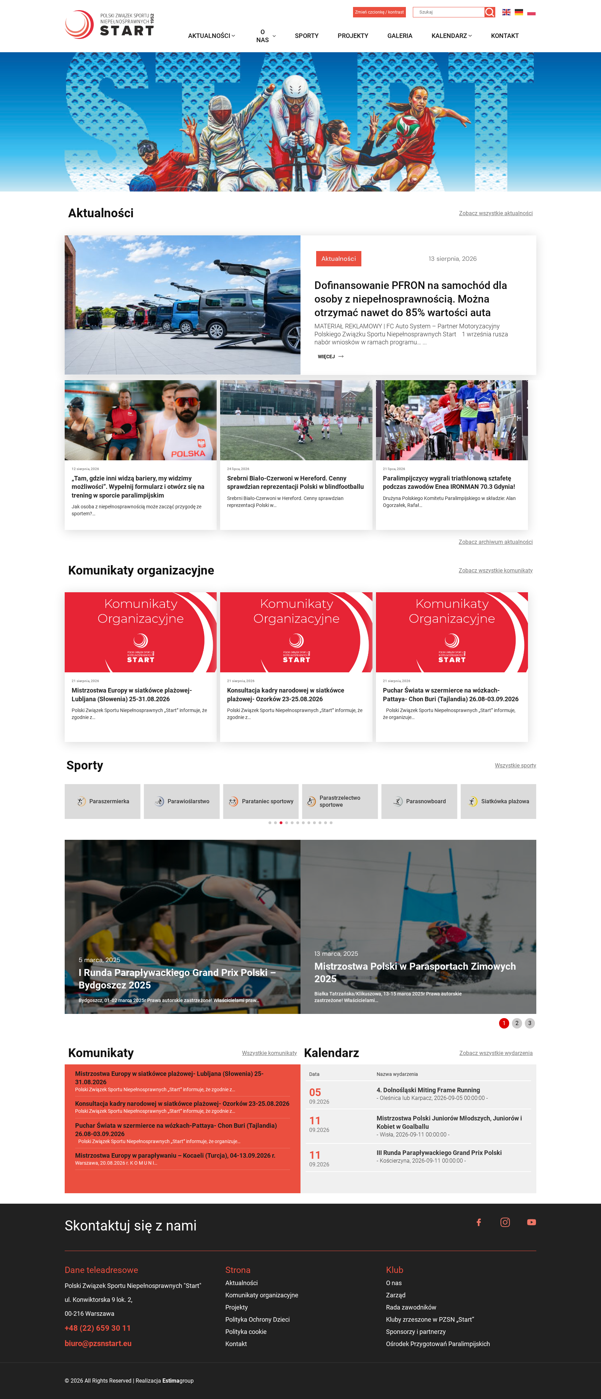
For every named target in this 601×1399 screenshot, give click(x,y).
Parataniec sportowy (268, 801)
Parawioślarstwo (188, 801)
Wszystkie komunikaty (269, 1053)
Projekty (353, 35)
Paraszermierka (109, 801)
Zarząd (396, 1295)
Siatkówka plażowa (505, 801)
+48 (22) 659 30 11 (98, 1328)
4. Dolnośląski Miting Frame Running (428, 1090)
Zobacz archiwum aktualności (496, 542)
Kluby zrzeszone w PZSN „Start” (430, 1319)
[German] (519, 12)
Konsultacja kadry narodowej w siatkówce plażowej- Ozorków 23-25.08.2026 (182, 1103)
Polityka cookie (246, 1331)
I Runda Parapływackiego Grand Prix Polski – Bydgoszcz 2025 (177, 979)
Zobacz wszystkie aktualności (496, 213)
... (425, 342)
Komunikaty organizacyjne (261, 1295)
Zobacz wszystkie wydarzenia (496, 1053)
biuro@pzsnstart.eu (98, 1343)
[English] (506, 12)
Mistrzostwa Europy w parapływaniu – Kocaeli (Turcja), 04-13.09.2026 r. (175, 1155)
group (178, 1380)
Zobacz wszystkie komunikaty (496, 570)
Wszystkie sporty (515, 765)
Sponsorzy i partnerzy (416, 1331)
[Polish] (531, 12)
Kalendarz (449, 35)
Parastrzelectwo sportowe (340, 801)
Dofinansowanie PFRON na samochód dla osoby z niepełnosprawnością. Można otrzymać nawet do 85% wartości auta (410, 299)
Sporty (307, 35)
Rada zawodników (411, 1307)
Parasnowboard (426, 801)
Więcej (326, 356)
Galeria (399, 35)
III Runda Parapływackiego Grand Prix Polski (439, 1152)
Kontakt (505, 35)
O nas (262, 36)
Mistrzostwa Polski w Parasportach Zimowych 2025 (415, 973)
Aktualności (209, 35)
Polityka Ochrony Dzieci (257, 1319)
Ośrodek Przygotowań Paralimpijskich (438, 1343)
